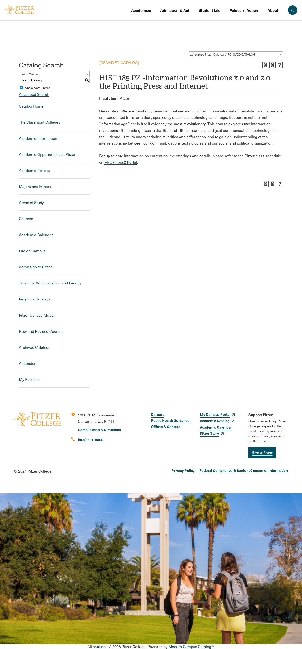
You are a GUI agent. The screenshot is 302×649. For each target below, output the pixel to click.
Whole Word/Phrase (37, 88)
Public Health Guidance (170, 420)
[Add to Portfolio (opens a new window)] (265, 65)
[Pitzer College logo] (37, 435)
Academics (141, 10)
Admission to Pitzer (35, 266)
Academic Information (38, 138)
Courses (26, 218)
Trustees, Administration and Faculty (50, 282)
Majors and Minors (35, 186)
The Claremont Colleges (39, 122)
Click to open (154, 10)
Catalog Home (31, 106)
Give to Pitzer (262, 452)
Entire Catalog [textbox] (29, 74)
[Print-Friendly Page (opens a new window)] (272, 65)
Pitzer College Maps (36, 315)
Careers (157, 414)
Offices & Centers (165, 426)
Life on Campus (32, 250)
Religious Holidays (34, 298)
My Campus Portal (215, 414)
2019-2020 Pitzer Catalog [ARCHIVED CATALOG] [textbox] (223, 54)
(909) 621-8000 (90, 439)
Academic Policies (35, 170)
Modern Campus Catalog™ (191, 646)
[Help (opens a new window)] (280, 65)
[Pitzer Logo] (19, 10)
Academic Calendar (36, 234)
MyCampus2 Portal (120, 162)
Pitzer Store (209, 433)
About (273, 10)
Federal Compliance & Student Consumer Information (243, 470)
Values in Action (244, 10)
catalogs (100, 646)
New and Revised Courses (41, 331)
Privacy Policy (183, 470)
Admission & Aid (174, 10)
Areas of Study (31, 202)
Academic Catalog (215, 420)
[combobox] (236, 54)
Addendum (28, 363)
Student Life (209, 10)
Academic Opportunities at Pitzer (47, 154)
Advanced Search (34, 94)
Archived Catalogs (34, 347)
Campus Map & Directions (99, 429)
